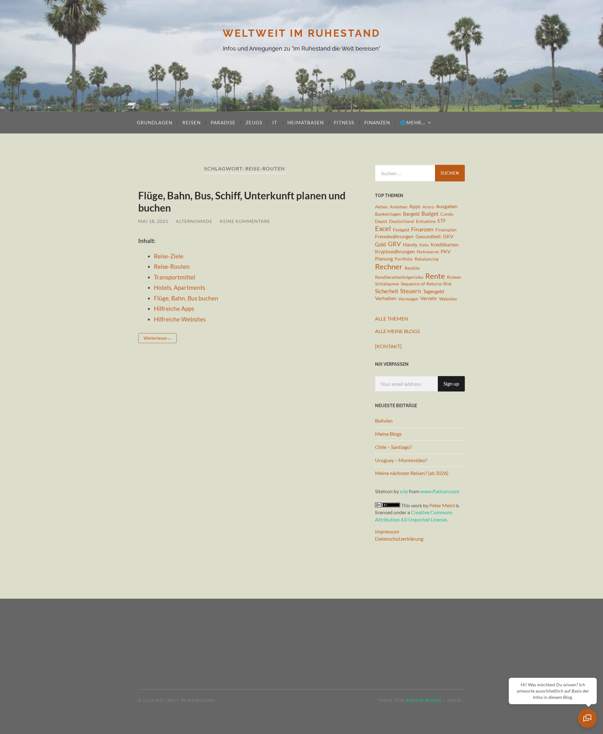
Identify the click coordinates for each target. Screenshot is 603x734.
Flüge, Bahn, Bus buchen (186, 298)
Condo (447, 214)
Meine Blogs (388, 434)
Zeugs (254, 122)
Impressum (387, 531)
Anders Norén (423, 700)
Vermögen (408, 298)
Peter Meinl (442, 505)
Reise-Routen (172, 266)
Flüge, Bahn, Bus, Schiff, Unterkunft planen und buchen (241, 201)
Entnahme (426, 221)
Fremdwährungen (394, 236)
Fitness (344, 122)
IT (274, 122)
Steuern (410, 291)
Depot (381, 221)
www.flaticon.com (439, 491)
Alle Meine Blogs (397, 331)
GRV (394, 243)
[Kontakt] (388, 346)
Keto (424, 244)
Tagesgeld (433, 291)
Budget (429, 214)
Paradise (223, 122)
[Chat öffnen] (587, 718)
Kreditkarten (445, 244)
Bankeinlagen (388, 214)
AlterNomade (194, 221)
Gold (380, 244)
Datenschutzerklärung (399, 539)
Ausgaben (447, 206)
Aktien (381, 206)
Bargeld (411, 214)
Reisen (191, 122)
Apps (415, 206)
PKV (446, 251)
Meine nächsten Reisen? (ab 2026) (411, 473)
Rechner (389, 267)
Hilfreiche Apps (174, 308)
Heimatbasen (305, 122)
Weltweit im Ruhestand (301, 33)
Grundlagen (154, 122)
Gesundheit (428, 236)
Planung (384, 259)
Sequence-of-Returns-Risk (426, 283)
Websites (448, 298)
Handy (410, 244)
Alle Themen (391, 318)
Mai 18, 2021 (153, 221)
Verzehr (428, 298)
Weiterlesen (155, 338)
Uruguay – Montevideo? (401, 460)
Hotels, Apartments (179, 287)
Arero (428, 206)
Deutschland (401, 221)
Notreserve (428, 251)
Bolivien (384, 421)
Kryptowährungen (395, 251)
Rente (435, 276)
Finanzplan (446, 229)
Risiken (454, 277)
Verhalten (385, 298)
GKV (448, 236)
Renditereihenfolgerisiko (399, 277)
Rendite (412, 268)
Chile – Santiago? (393, 447)
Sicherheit (386, 291)
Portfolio (404, 259)
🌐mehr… (412, 122)
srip (404, 491)
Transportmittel (174, 277)
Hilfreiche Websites (180, 319)
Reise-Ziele (168, 256)
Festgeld (401, 229)
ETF (441, 221)
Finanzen (377, 122)
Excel (383, 228)
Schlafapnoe (387, 283)
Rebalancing (426, 259)
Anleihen (398, 206)
